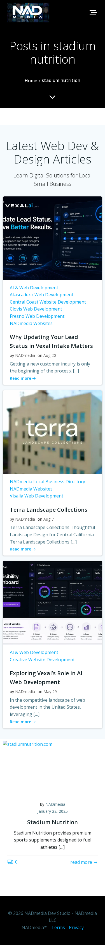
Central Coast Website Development (48, 302)
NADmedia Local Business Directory (47, 481)
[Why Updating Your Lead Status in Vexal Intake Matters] (52, 238)
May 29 (50, 691)
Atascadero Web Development (41, 295)
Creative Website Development (42, 660)
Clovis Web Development (36, 309)
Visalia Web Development (36, 496)
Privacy (76, 927)
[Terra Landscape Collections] (52, 432)
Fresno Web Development (37, 316)
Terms (58, 927)
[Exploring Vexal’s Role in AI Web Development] (52, 602)
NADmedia (25, 355)
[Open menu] (92, 12)
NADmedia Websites (31, 323)
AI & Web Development (34, 288)
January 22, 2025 (53, 811)
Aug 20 (49, 355)
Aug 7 (48, 519)
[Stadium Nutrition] (52, 768)
